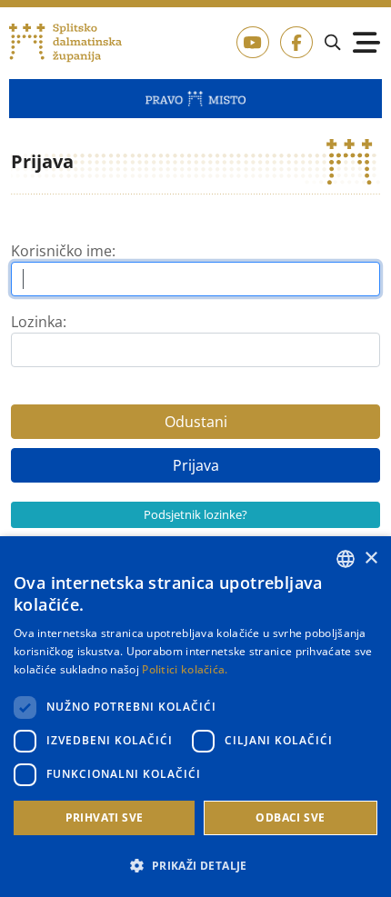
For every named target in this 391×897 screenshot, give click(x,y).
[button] (195, 865)
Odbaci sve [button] (290, 817)
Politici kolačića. (184, 669)
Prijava (196, 465)
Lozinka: (38, 322)
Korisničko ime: (63, 251)
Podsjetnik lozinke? (195, 514)
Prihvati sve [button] (104, 817)
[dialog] (195, 716)
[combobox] (345, 559)
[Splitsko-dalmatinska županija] (65, 43)
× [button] (370, 558)
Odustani (196, 422)
